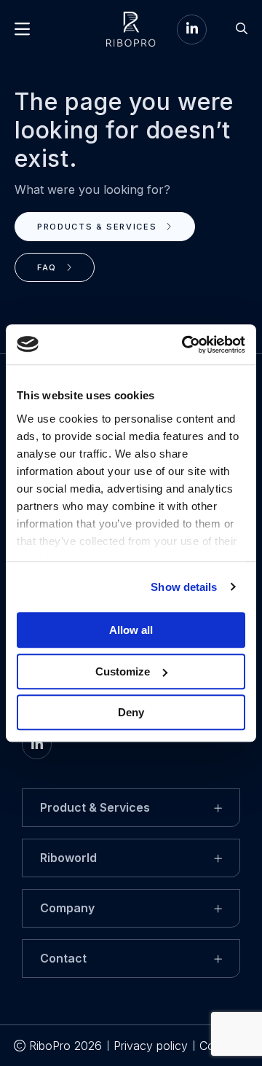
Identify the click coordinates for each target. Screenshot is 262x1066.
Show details (184, 587)
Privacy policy (151, 1045)
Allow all (131, 630)
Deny (131, 712)
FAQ (48, 267)
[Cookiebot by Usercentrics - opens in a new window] (184, 344)
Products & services (98, 227)
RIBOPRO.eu (131, 29)
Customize (122, 671)
